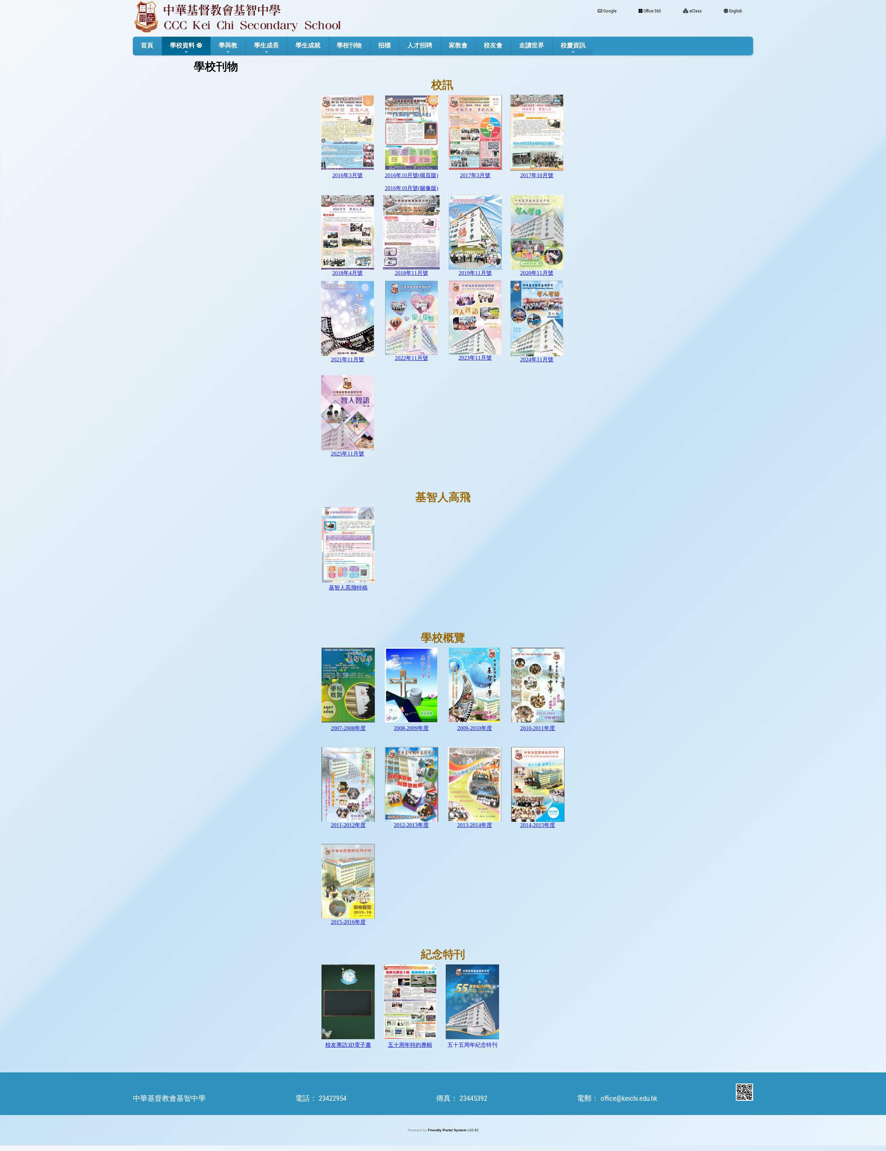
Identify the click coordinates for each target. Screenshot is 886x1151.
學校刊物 (349, 45)
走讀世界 (531, 45)
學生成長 (266, 45)
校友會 (493, 45)
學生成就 (308, 45)
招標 (384, 45)
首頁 (147, 45)
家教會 (458, 45)
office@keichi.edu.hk (628, 1098)
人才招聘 (419, 45)
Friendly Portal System (448, 1130)
